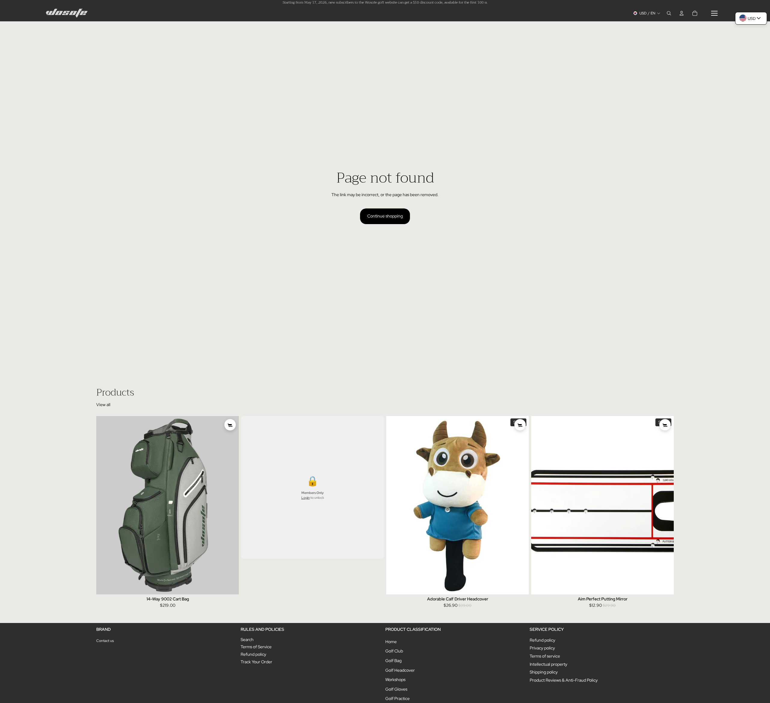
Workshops (395, 679)
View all (103, 404)
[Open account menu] (681, 13)
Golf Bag (393, 660)
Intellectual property (548, 664)
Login (305, 498)
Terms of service (545, 656)
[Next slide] (230, 505)
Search (247, 639)
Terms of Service (256, 646)
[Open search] (669, 13)
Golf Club (394, 651)
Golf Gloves (396, 689)
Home (391, 641)
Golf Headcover (400, 670)
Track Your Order (256, 661)
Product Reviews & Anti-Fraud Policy (564, 680)
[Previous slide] (105, 505)
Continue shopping (385, 216)
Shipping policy (544, 672)
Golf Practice (397, 698)
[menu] (714, 13)
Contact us (105, 640)
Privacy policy (542, 648)
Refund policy (253, 654)
